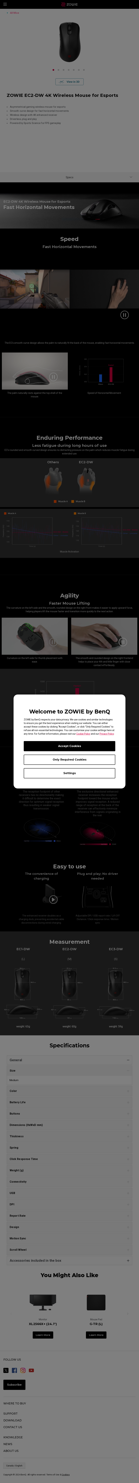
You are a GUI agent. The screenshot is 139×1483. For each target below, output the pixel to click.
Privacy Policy (107, 733)
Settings (69, 773)
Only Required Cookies (69, 759)
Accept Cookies (69, 746)
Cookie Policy (83, 733)
